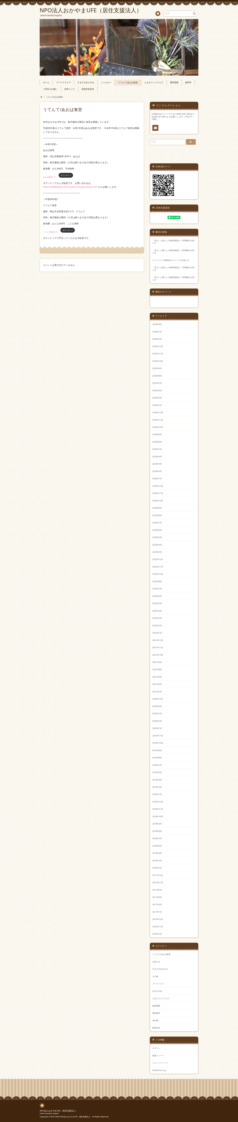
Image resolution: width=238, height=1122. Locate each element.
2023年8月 (157, 515)
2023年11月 (157, 493)
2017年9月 (157, 890)
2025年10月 (157, 361)
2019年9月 (157, 750)
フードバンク (158, 983)
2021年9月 (157, 662)
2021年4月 (157, 684)
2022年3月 (157, 618)
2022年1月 (157, 632)
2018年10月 (157, 816)
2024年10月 (157, 427)
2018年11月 (157, 809)
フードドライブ (63, 82)
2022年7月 (157, 588)
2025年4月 (157, 397)
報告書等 (156, 1013)
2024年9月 (157, 434)
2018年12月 (157, 801)
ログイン (156, 1048)
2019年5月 (157, 772)
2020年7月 (157, 713)
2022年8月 (157, 581)
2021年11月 (157, 647)
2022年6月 (157, 596)
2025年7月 (157, 383)
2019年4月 (157, 779)
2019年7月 (157, 765)
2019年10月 (157, 743)
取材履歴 (156, 1005)
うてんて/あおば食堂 (128, 82)
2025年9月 (157, 368)
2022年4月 (157, 610)
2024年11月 (157, 420)
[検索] (191, 142)
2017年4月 (157, 904)
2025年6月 (157, 390)
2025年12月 (157, 346)
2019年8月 (157, 757)
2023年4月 (157, 544)
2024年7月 (157, 449)
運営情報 (174, 82)
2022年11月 (157, 566)
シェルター (106, 82)
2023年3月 (157, 552)
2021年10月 (157, 655)
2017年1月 (157, 912)
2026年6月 (157, 339)
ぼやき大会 (157, 991)
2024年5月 (157, 463)
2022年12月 (157, 559)
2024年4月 (157, 471)
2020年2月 (157, 721)
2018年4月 (157, 853)
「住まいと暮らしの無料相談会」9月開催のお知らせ (173, 241)
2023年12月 (157, 486)
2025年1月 (157, 405)
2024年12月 (157, 412)
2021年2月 (157, 691)
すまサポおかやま (85, 82)
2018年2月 (157, 860)
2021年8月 (157, 669)
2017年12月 (157, 875)
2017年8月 (157, 897)
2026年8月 (157, 324)
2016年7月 (157, 934)
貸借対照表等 (87, 89)
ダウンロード (66, 175)
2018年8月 (157, 831)
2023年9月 (157, 508)
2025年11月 (157, 353)
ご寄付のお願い (50, 89)
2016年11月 (157, 926)
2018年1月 (157, 867)
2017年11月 (157, 882)
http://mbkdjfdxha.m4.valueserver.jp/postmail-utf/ (70, 186)
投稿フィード (158, 1055)
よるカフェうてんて (153, 82)
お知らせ (156, 961)
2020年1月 (157, 728)
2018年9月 (157, 823)
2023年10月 (157, 500)
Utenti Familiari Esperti (49, 1113)
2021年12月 (157, 640)
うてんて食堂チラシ (51, 232)
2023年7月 (157, 522)
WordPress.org (159, 1070)
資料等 (188, 82)
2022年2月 (157, 625)
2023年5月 (157, 537)
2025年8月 (157, 375)
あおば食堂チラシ (50, 177)
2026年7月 (157, 331)
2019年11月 (157, 735)
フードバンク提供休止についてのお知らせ (170, 260)
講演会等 (156, 1027)
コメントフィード (160, 1062)
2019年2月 (157, 787)
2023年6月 (157, 530)
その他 (155, 976)
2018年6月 (157, 845)
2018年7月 (157, 838)
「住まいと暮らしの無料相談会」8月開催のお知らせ (173, 251)
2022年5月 (157, 603)
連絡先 (157, 13)
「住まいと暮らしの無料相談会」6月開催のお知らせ (173, 278)
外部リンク (69, 89)
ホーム (46, 82)
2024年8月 (157, 441)
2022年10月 (157, 574)
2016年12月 (157, 919)
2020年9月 (157, 706)
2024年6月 (157, 456)
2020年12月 (157, 698)
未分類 (155, 1020)
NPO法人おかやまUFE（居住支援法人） (58, 1110)
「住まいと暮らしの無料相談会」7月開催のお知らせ (173, 268)
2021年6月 (157, 677)
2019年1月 (157, 794)
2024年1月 (157, 478)
